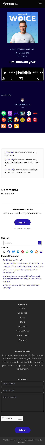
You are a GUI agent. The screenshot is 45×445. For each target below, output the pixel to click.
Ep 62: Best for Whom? (12, 260)
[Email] (41, 252)
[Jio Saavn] (22, 115)
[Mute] (41, 72)
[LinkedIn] (18, 252)
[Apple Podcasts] (10, 115)
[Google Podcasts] (29, 115)
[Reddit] (36, 252)
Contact (22, 340)
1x (20, 78)
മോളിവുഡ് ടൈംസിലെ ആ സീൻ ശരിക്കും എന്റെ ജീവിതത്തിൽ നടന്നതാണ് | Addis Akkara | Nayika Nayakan (22, 279)
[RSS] (16, 127)
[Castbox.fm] (3, 121)
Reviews (22, 326)
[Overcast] (16, 121)
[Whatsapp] (27, 252)
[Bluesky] (13, 252)
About (22, 317)
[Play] (4, 73)
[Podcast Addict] (3, 127)
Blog (22, 322)
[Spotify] (3, 115)
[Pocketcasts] (29, 121)
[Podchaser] (10, 127)
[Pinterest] (22, 252)
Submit (22, 430)
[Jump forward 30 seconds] (12, 79)
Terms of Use (22, 335)
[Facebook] (8, 252)
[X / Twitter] (4, 252)
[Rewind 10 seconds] (4, 79)
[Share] (38, 78)
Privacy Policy (22, 331)
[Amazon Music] (16, 115)
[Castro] (10, 121)
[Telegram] (31, 252)
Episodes (22, 313)
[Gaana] (35, 115)
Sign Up (22, 222)
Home (22, 308)
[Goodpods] (22, 121)
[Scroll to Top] (41, 433)
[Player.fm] (35, 121)
